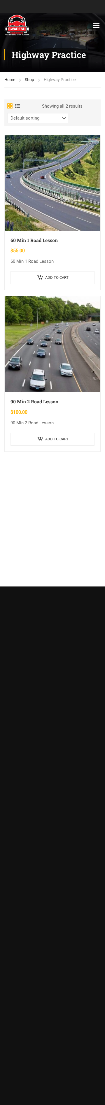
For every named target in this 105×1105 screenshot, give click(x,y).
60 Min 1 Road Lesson (34, 240)
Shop (29, 79)
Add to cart (57, 277)
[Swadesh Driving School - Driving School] (16, 25)
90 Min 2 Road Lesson (34, 401)
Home (9, 79)
